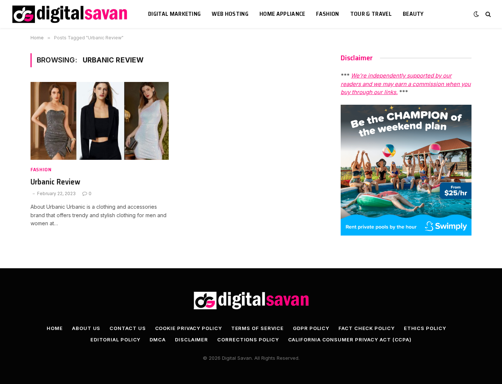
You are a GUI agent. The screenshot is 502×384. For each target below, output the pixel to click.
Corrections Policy (248, 339)
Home (55, 328)
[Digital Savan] (70, 14)
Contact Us (128, 328)
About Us (86, 328)
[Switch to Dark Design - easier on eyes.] (476, 14)
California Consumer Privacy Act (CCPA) (350, 339)
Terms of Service (257, 328)
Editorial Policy (115, 339)
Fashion (327, 13)
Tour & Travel (371, 13)
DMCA (158, 339)
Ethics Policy (425, 328)
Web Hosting (230, 13)
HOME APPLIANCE (282, 13)
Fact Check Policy (366, 328)
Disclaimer (191, 339)
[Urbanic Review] (100, 121)
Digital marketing (174, 13)
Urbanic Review (55, 182)
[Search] (487, 14)
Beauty (413, 13)
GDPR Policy (311, 328)
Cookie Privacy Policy (188, 328)
